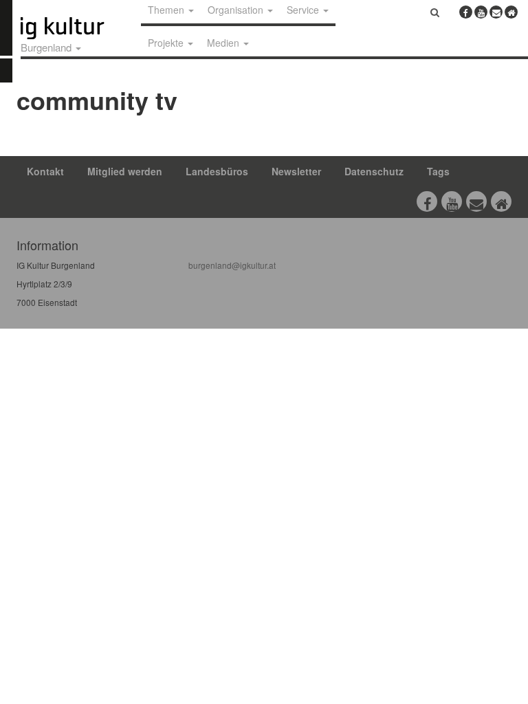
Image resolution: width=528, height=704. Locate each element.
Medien (224, 43)
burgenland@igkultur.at (232, 265)
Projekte (167, 43)
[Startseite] (78, 28)
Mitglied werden (124, 171)
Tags (438, 171)
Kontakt (45, 171)
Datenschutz (374, 171)
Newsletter (296, 171)
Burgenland (47, 47)
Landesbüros (217, 171)
